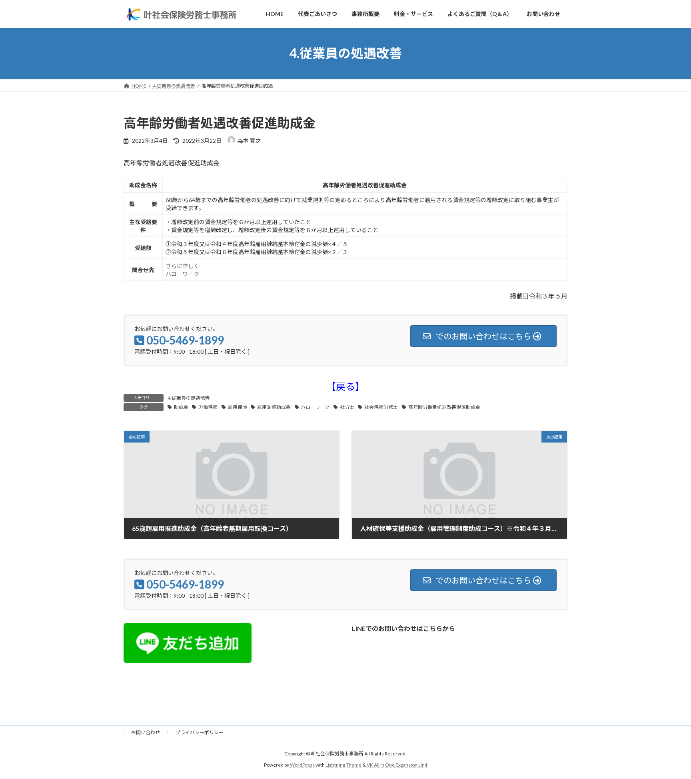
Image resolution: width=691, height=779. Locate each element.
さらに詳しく (182, 265)
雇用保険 (237, 407)
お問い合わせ (145, 732)
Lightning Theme (343, 765)
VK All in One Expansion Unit (397, 765)
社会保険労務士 (381, 407)
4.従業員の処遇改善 (189, 398)
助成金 (181, 407)
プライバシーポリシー (200, 732)
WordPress (302, 765)
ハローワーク (182, 273)
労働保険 (208, 407)
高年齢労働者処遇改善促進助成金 (444, 407)
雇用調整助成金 (274, 407)
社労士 (347, 407)
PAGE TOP (667, 748)
